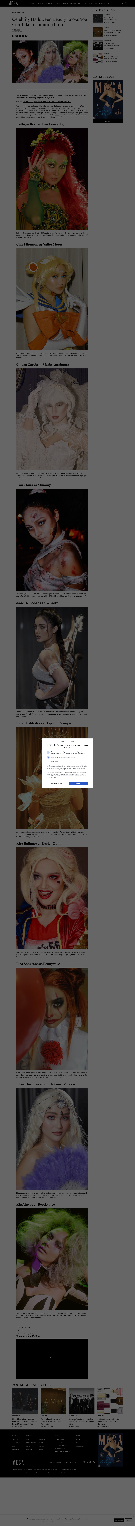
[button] (67, 761)
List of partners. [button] (63, 769)
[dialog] (67, 763)
